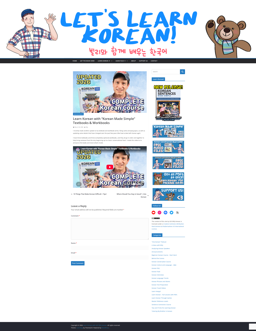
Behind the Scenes (158, 258)
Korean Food (156, 272)
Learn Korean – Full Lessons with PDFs (164, 295)
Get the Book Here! (87, 61)
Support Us (143, 61)
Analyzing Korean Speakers (161, 248)
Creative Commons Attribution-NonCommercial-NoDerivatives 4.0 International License (168, 226)
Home (75, 61)
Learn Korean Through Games (162, 298)
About (133, 61)
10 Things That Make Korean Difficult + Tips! (89, 194)
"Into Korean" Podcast (159, 242)
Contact (154, 61)
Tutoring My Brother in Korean (162, 311)
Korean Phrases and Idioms (161, 281)
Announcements (78, 114)
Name (74, 243)
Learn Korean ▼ (104, 61)
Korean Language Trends (160, 278)
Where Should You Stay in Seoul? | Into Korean (131, 195)
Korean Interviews (158, 275)
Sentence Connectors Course (161, 305)
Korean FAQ (156, 268)
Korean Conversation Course (161, 262)
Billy (87, 127)
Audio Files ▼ (121, 61)
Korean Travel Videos (159, 288)
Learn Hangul (156, 291)
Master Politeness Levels (160, 301)
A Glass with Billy (157, 245)
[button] (111, 60)
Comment (75, 216)
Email (73, 253)
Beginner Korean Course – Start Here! (164, 255)
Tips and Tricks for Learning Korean (164, 308)
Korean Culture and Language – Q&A (164, 265)
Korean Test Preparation (160, 285)
